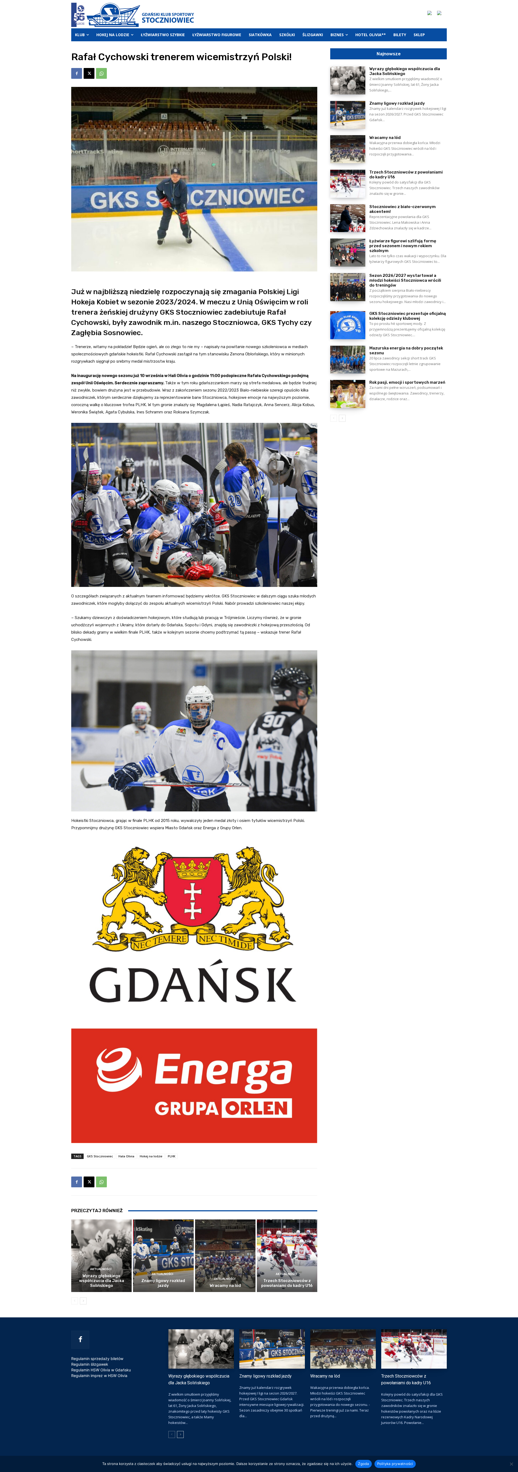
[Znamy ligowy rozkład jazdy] (163, 1255)
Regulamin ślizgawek (89, 1364)
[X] (89, 73)
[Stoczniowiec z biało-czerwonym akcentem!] (347, 218)
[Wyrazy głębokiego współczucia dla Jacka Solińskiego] (101, 1255)
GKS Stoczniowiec (100, 1156)
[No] (511, 1464)
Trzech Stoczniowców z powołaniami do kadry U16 (287, 1283)
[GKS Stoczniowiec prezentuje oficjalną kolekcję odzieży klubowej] (347, 325)
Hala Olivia (126, 1156)
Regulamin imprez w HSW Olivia (99, 1375)
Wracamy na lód (225, 1285)
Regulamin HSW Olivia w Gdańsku (101, 1370)
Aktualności (100, 1269)
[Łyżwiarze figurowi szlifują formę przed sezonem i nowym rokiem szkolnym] (347, 253)
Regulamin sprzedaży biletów (97, 1358)
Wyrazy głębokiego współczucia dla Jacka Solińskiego (101, 1280)
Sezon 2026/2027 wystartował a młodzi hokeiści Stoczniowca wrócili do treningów (405, 280)
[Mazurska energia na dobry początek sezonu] (347, 360)
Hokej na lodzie (151, 1156)
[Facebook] (76, 73)
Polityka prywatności (395, 1463)
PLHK (171, 1156)
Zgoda (363, 1463)
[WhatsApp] (101, 73)
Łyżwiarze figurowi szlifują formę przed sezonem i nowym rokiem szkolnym (402, 246)
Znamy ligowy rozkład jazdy (163, 1283)
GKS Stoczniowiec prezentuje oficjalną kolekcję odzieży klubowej (407, 316)
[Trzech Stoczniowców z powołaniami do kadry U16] (287, 1255)
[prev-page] (74, 1300)
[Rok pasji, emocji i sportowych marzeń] (347, 394)
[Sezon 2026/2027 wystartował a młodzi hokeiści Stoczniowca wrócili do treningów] (347, 287)
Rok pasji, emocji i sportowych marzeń (407, 382)
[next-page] (83, 1300)
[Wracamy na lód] (225, 1255)
